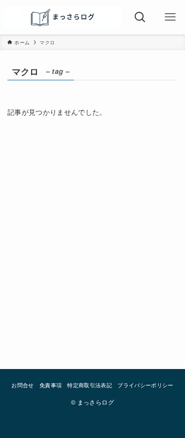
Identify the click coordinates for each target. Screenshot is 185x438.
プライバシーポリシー (145, 385)
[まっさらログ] (63, 17)
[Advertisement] (92, 236)
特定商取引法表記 (89, 385)
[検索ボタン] (140, 17)
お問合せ (22, 385)
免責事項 (50, 385)
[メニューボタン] (170, 17)
